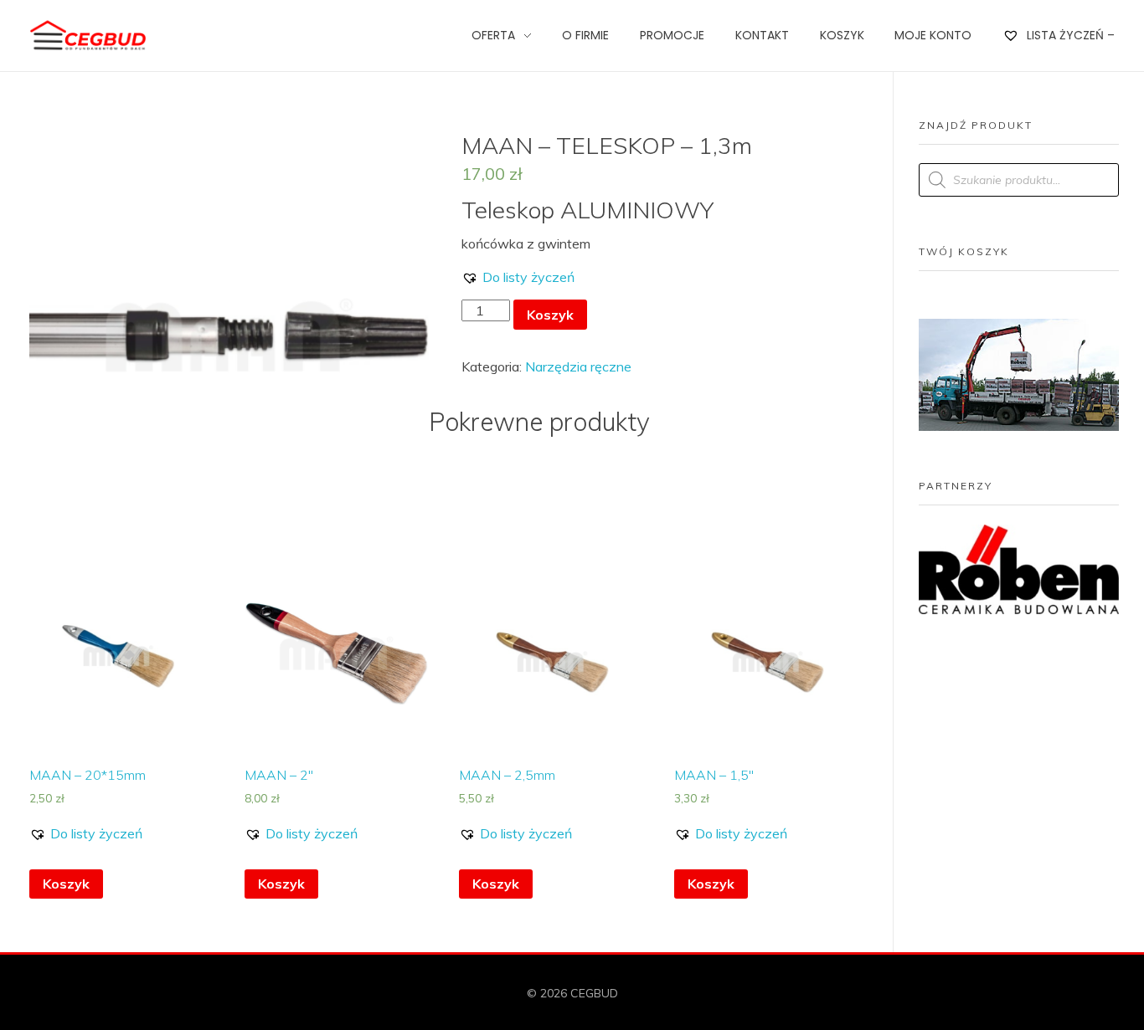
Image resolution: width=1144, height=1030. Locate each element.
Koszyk (550, 314)
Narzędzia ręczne (578, 366)
